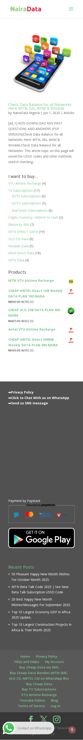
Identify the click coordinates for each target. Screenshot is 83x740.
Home (25, 656)
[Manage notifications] (72, 730)
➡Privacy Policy (21, 392)
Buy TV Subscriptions (39, 689)
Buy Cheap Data (39, 684)
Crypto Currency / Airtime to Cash (33, 217)
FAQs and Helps (26, 661)
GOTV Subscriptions (26, 203)
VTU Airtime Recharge (24, 183)
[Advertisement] (41, 450)
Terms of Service (31, 706)
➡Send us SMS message (28, 403)
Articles (69, 113)
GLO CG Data (18, 239)
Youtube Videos (32, 700)
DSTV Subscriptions (26, 196)
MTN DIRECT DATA (23, 231)
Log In (55, 706)
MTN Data (16, 260)
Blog (54, 700)
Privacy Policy (46, 656)
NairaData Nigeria (26, 113)
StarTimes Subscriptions (30, 210)
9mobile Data (18, 246)
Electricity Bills (18, 224)
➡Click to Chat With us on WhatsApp (38, 398)
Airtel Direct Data (21, 253)
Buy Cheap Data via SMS (39, 667)
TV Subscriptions (20, 190)
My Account (54, 661)
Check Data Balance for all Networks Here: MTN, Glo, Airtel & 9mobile (39, 106)
